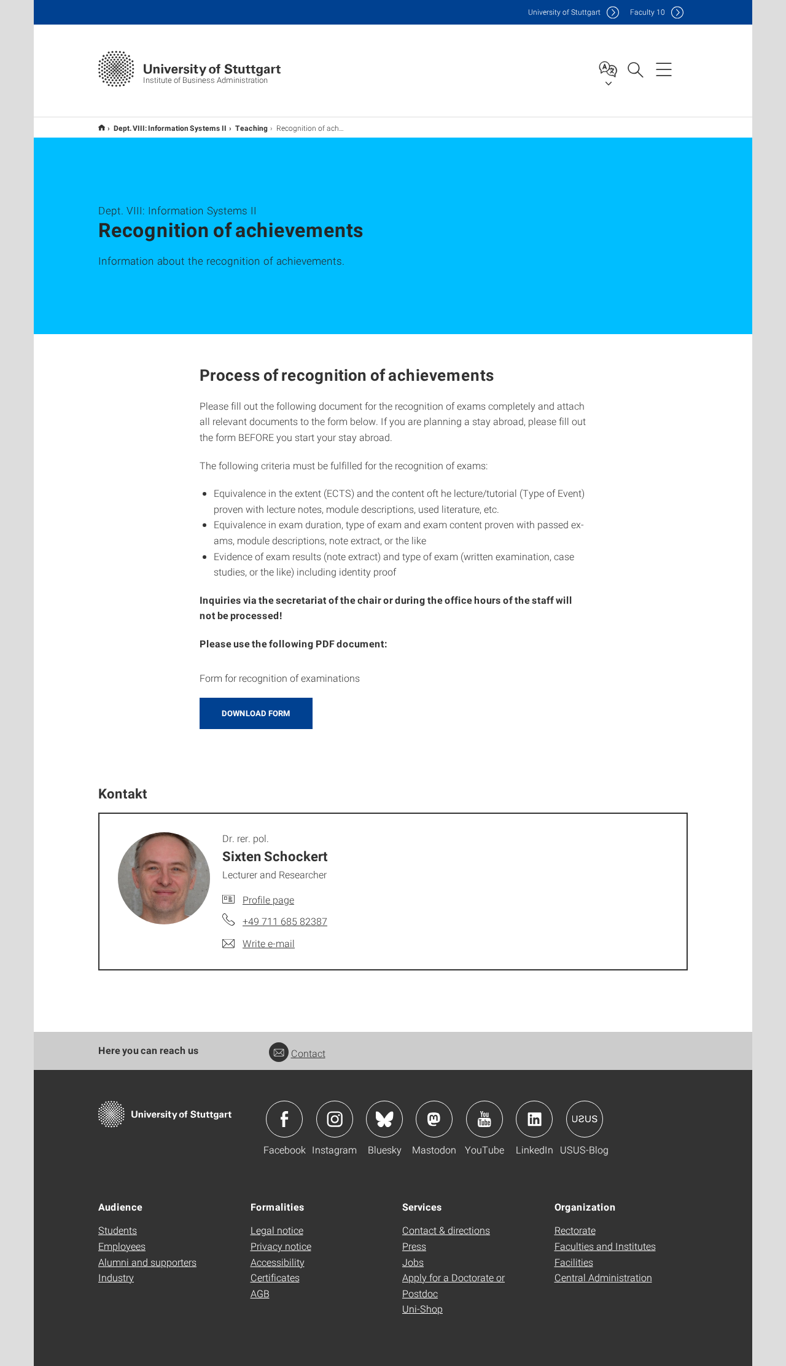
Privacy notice (281, 1245)
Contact (308, 1053)
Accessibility (278, 1261)
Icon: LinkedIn (534, 1119)
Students (117, 1230)
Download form (256, 713)
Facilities (573, 1261)
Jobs (413, 1261)
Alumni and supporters (147, 1261)
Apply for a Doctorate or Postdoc (453, 1285)
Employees (122, 1245)
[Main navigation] (664, 69)
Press (414, 1245)
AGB (260, 1293)
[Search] (635, 69)
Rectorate (575, 1230)
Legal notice (277, 1230)
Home (101, 127)
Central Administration (603, 1277)
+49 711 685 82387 (285, 921)
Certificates (275, 1277)
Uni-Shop (422, 1308)
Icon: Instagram (334, 1119)
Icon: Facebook (284, 1119)
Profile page (268, 899)
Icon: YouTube (484, 1119)
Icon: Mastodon (434, 1119)
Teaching (251, 128)
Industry (116, 1277)
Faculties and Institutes (605, 1245)
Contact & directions (446, 1230)
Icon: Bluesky (384, 1119)
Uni (564, 12)
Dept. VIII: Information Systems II (170, 128)
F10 (647, 12)
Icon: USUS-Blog (584, 1119)
